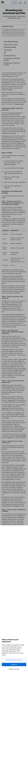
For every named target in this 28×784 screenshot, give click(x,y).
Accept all (14, 664)
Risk (5, 52)
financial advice (19, 104)
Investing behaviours (10, 55)
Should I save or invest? (11, 44)
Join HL (14, 2)
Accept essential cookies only (14, 660)
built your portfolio (15, 113)
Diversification (8, 50)
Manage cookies (14, 669)
